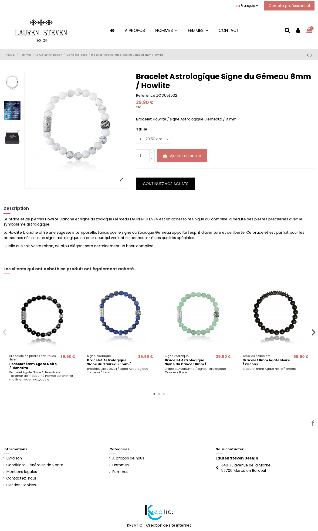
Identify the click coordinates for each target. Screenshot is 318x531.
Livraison (14, 458)
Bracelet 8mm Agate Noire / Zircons (266, 362)
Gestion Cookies (21, 485)
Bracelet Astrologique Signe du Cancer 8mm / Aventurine (185, 364)
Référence (145, 95)
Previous (4, 332)
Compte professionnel (289, 5)
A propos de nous (128, 458)
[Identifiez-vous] (298, 30)
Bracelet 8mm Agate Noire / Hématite (33, 366)
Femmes (120, 471)
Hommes (120, 465)
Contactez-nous (21, 478)
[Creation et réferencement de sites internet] (159, 512)
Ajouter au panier (185, 155)
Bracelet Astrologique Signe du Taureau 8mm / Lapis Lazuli (109, 364)
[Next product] (311, 55)
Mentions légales (21, 471)
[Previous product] (308, 55)
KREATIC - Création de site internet (159, 525)
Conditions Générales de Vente (34, 465)
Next (313, 332)
